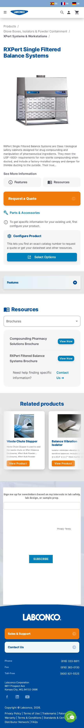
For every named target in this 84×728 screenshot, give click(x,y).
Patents (63, 713)
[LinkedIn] (17, 696)
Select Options (45, 257)
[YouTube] (27, 696)
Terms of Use (31, 713)
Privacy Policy (13, 713)
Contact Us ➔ (62, 375)
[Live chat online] (70, 721)
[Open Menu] (5, 12)
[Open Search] (62, 12)
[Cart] (76, 12)
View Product (18, 463)
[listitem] (22, 182)
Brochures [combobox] (13, 321)
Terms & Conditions (29, 717)
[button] (69, 12)
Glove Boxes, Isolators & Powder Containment (35, 31)
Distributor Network (17, 722)
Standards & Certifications (59, 717)
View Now (66, 341)
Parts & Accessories (25, 213)
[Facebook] (7, 696)
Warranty (10, 717)
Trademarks (49, 713)
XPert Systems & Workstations (25, 36)
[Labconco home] (42, 617)
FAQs (34, 722)
